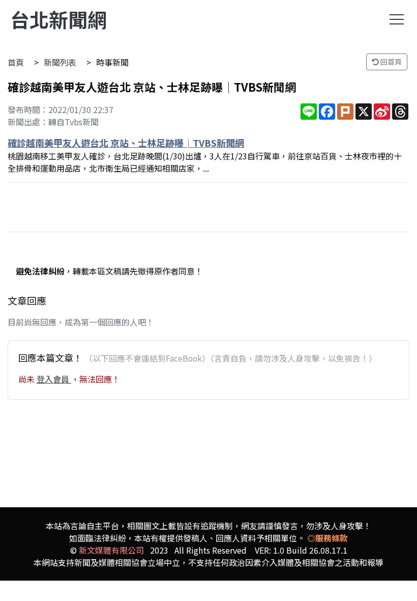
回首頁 (390, 62)
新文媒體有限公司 (111, 550)
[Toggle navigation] (396, 19)
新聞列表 (60, 62)
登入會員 (54, 379)
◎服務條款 (327, 538)
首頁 (16, 62)
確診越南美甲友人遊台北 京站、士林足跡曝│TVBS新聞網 (126, 142)
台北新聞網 (58, 19)
